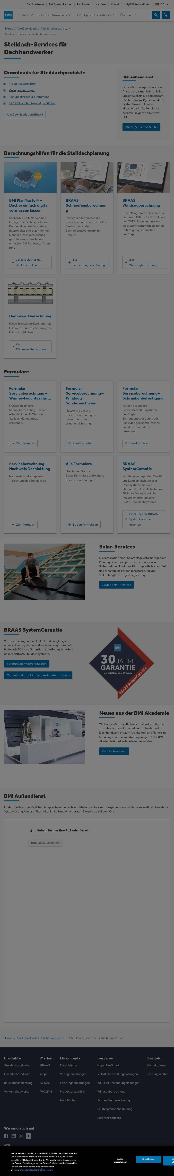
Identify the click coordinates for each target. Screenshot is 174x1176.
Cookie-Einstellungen (120, 1160)
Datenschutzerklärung (30, 1170)
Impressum (47, 1170)
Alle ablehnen (148, 1159)
